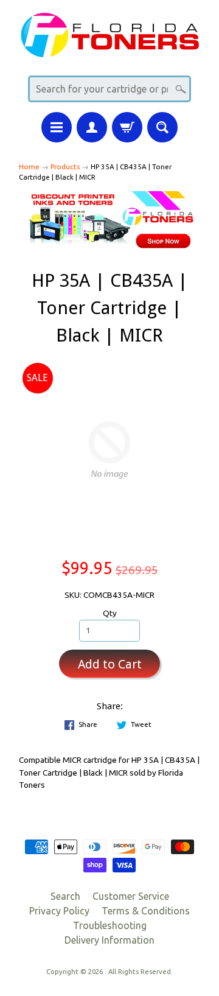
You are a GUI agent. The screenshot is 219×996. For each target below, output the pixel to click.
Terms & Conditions (146, 910)
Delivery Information (109, 940)
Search (65, 896)
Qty (110, 613)
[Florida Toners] (109, 49)
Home (29, 166)
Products (65, 166)
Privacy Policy (59, 910)
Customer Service (130, 896)
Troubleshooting (110, 925)
